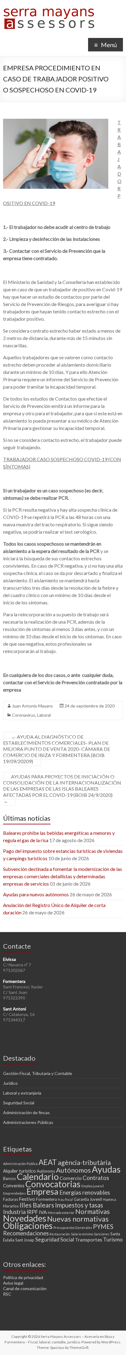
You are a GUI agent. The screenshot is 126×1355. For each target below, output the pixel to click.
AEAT (48, 1162)
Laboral (44, 715)
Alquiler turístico (19, 1171)
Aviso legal (13, 1283)
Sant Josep (24, 1239)
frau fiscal (65, 1199)
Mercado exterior (61, 1213)
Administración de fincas (26, 1112)
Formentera (46, 1199)
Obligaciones (28, 1225)
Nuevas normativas (78, 1219)
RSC (7, 1294)
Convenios (13, 1185)
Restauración (60, 1234)
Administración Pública (20, 1164)
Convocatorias (52, 1184)
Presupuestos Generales (73, 1228)
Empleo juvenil (92, 1186)
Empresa (42, 1191)
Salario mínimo (82, 1234)
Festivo (27, 1199)
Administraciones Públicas (28, 1122)
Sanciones (101, 1234)
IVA (43, 1212)
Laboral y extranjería (22, 1093)
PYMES (103, 1226)
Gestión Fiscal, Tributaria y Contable (37, 1073)
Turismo (113, 1239)
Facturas (10, 1199)
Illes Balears (37, 1205)
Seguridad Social (18, 1102)
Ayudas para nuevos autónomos (36, 894)
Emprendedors (14, 1193)
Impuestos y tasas (79, 1205)
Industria (14, 1211)
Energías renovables (84, 1192)
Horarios (11, 1206)
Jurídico (10, 1083)
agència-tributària (84, 1162)
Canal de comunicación (24, 1288)
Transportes (88, 1239)
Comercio (71, 1178)
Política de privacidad (23, 1277)
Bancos (9, 1178)
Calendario (38, 1176)
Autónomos (73, 1170)
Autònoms (46, 1171)
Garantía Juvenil (88, 1199)
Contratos (96, 1177)
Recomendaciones (26, 1233)
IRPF (32, 1212)
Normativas (92, 1211)
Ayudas (106, 1169)
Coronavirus (23, 715)
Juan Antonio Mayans (32, 705)
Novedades (24, 1218)
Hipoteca (109, 1199)
